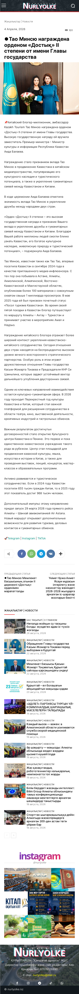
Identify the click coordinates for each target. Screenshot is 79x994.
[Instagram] (28, 983)
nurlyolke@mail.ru (44, 975)
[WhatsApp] (31, 554)
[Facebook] (21, 554)
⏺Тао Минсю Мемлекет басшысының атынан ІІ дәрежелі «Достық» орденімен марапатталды (20, 584)
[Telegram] (41, 554)
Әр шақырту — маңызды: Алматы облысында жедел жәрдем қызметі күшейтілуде (49, 751)
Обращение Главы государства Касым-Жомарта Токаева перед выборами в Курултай (48, 647)
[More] (60, 554)
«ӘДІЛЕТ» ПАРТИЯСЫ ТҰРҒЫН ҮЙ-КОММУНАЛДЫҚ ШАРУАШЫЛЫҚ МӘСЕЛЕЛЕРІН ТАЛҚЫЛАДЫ (50, 707)
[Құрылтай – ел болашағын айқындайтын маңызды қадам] (14, 687)
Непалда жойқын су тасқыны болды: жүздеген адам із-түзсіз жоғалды (48, 627)
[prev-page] (6, 835)
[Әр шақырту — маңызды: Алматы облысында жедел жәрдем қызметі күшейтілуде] (14, 750)
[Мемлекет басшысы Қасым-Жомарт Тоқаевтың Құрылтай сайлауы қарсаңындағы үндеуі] (14, 666)
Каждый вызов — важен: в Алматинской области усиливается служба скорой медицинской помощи (50, 729)
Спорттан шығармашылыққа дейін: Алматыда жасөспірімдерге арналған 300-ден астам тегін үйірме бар (51, 819)
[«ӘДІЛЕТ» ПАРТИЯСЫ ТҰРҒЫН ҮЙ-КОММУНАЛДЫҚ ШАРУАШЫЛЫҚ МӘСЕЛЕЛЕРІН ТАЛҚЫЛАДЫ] (14, 706)
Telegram (14, 538)
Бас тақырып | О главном (42, 620)
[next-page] (13, 835)
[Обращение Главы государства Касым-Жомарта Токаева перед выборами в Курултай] (14, 646)
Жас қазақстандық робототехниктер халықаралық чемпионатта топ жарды (48, 771)
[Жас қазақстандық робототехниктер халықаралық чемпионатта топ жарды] (14, 770)
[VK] (51, 554)
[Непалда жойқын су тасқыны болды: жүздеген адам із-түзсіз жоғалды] (14, 626)
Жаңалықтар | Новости (18, 21)
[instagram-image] (16, 879)
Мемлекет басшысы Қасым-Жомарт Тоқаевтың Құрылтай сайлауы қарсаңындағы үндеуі (47, 667)
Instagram (28, 538)
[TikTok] (51, 983)
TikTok (41, 538)
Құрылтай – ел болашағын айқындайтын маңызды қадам (47, 687)
